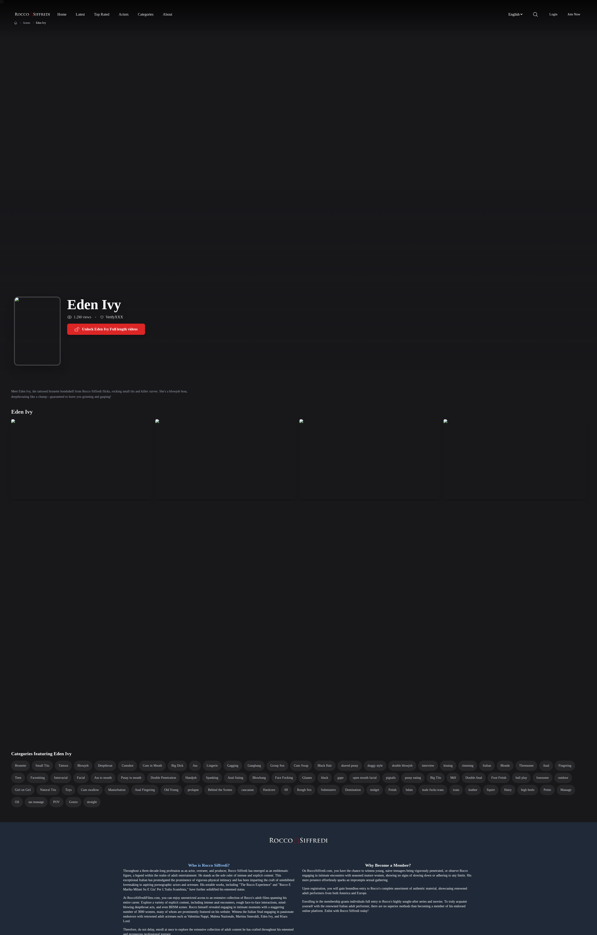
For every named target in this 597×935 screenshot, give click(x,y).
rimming (467, 765)
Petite (547, 790)
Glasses (307, 777)
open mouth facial (365, 777)
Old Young (171, 790)
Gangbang (254, 765)
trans (456, 790)
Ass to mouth (103, 777)
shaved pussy (349, 765)
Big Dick (177, 765)
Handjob (191, 777)
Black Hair (325, 765)
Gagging (232, 765)
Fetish (392, 790)
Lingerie (212, 765)
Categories (145, 14)
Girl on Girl (23, 790)
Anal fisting (235, 777)
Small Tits (42, 765)
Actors (123, 14)
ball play (521, 777)
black (324, 777)
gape (340, 777)
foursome (542, 777)
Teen (18, 777)
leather (473, 790)
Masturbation (116, 790)
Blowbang (259, 777)
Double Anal (473, 777)
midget (374, 790)
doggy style (375, 765)
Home (61, 14)
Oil (17, 802)
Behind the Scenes (220, 790)
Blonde (505, 765)
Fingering (565, 765)
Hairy (508, 790)
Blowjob (83, 765)
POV (56, 802)
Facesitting (38, 777)
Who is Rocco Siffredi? (209, 865)
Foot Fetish (498, 777)
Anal (546, 765)
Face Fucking (284, 777)
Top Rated (101, 14)
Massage (565, 790)
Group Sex (277, 765)
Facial (81, 777)
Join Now (574, 14)
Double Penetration (163, 777)
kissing (448, 765)
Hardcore (269, 790)
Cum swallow (90, 790)
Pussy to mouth (131, 777)
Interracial (61, 777)
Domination (353, 790)
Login (553, 14)
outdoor (563, 777)
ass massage (36, 802)
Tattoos (63, 765)
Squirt (491, 790)
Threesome (526, 765)
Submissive (328, 790)
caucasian (247, 790)
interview (428, 765)
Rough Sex (304, 790)
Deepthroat (105, 765)
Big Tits (435, 777)
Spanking (212, 777)
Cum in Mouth (152, 765)
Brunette (20, 765)
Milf (453, 777)
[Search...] (535, 14)
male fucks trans (433, 790)
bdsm (409, 790)
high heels (527, 790)
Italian (487, 765)
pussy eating (413, 777)
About (167, 14)
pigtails (391, 777)
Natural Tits (48, 790)
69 (286, 790)
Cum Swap (301, 765)
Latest (80, 14)
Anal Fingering (145, 790)
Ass (195, 765)
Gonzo (73, 802)
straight (92, 802)
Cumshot (127, 765)
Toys (68, 790)
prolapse (193, 790)
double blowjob (402, 765)
